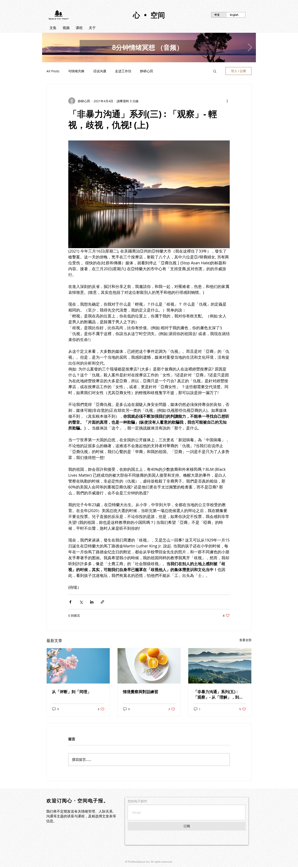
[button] (215, 71)
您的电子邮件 (137, 801)
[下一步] (250, 47)
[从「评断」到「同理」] (78, 666)
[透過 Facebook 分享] (70, 602)
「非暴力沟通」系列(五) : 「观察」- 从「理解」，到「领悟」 (216, 694)
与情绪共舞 (76, 71)
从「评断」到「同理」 (71, 691)
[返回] (48, 47)
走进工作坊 (123, 71)
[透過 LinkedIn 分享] (92, 602)
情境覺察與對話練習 (140, 691)
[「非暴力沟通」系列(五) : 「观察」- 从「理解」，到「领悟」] (219, 666)
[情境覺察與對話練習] (149, 666)
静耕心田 (146, 71)
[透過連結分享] (102, 602)
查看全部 (245, 640)
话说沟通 (99, 71)
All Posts (52, 71)
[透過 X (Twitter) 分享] (81, 602)
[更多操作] (227, 101)
